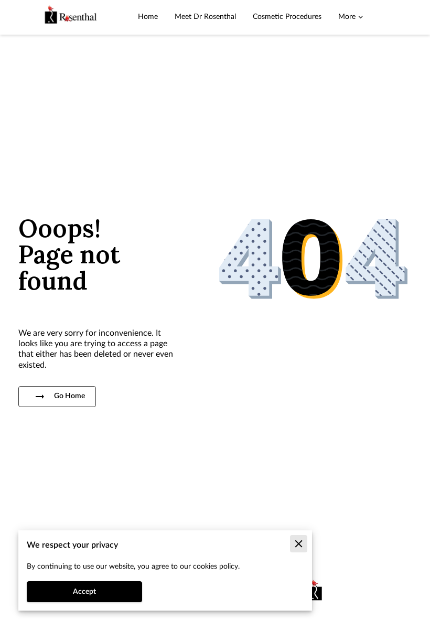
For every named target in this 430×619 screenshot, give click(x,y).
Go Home (69, 396)
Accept (84, 591)
